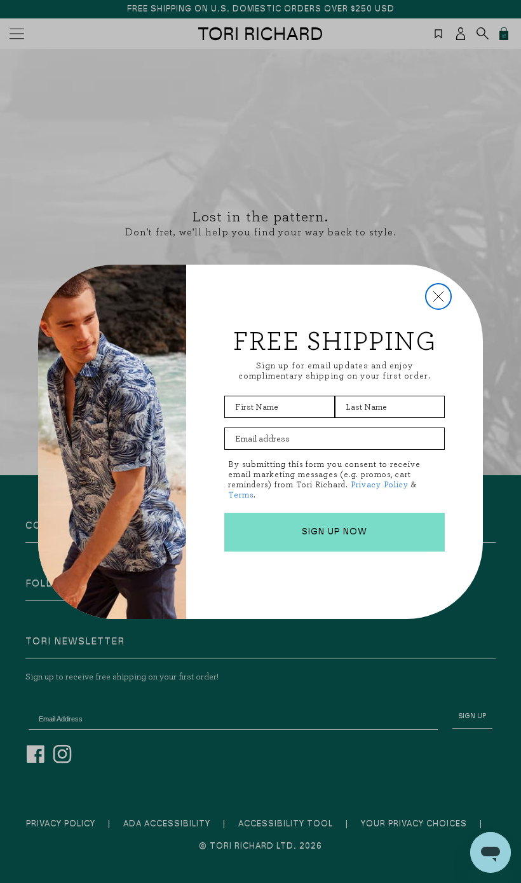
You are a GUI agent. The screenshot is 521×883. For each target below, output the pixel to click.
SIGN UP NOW (334, 531)
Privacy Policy (380, 484)
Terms (241, 494)
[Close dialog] (438, 296)
